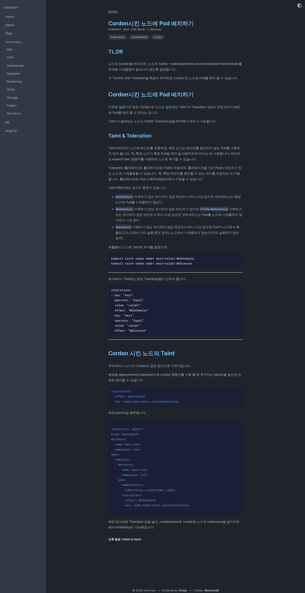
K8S (9, 49)
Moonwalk (211, 590)
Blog (8, 33)
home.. (113, 11)
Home (9, 17)
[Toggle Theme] (299, 5)
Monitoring (14, 81)
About (9, 25)
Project (12, 105)
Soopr (183, 590)
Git (7, 122)
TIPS (10, 57)
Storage (12, 97)
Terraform (14, 113)
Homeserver (15, 65)
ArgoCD (11, 131)
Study (11, 89)
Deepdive (13, 73)
